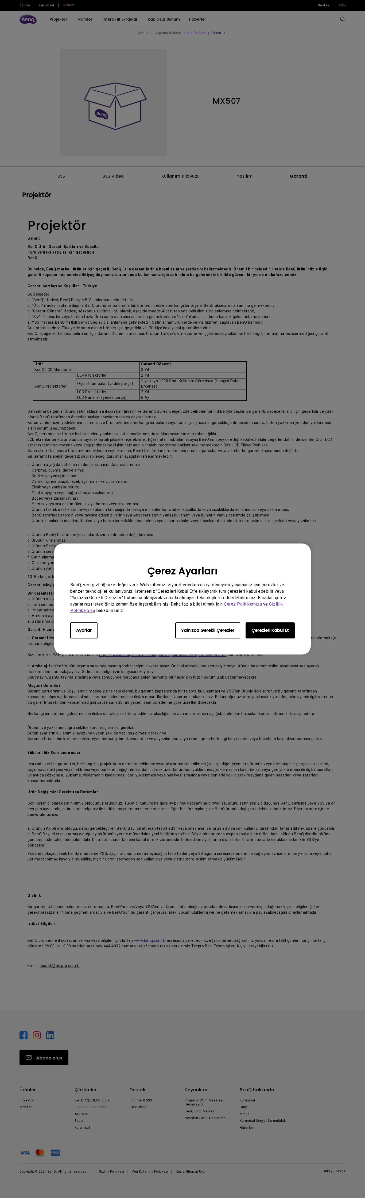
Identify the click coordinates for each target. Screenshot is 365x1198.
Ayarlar (84, 630)
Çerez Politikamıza (243, 604)
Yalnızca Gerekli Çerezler (207, 630)
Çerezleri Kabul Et (270, 630)
